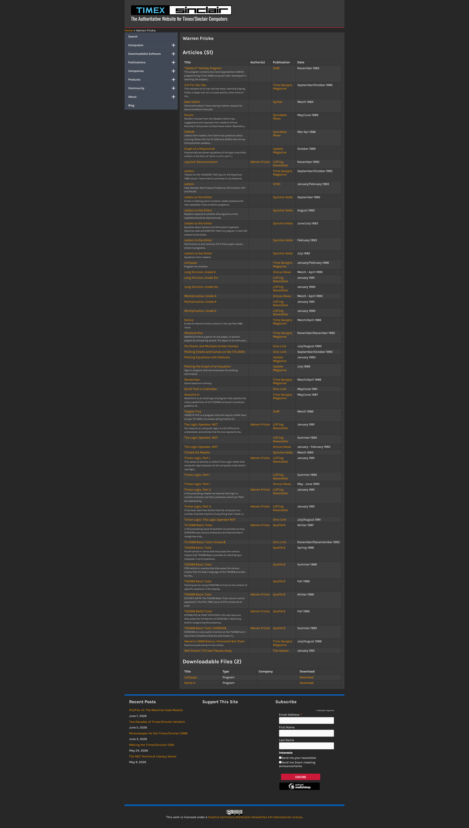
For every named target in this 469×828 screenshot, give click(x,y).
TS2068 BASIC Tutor (198, 611)
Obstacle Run (193, 333)
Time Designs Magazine (282, 86)
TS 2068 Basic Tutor (198, 525)
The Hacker (281, 650)
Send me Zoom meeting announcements (297, 764)
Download (306, 677)
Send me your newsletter (298, 758)
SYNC (276, 184)
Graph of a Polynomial (199, 148)
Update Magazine (280, 150)
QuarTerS (279, 525)
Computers (135, 45)
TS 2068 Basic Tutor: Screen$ (205, 542)
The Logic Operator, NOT (201, 424)
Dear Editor (192, 102)
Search (133, 36)
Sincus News (282, 272)
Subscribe (300, 777)
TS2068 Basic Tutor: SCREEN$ (205, 628)
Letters (189, 171)
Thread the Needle (197, 452)
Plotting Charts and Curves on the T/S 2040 (214, 352)
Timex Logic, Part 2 (197, 489)
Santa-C (189, 683)
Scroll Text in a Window (200, 389)
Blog (131, 105)
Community (136, 88)
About (132, 96)
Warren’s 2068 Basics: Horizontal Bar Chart (214, 641)
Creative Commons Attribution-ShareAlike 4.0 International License (255, 817)
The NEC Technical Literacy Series (152, 756)
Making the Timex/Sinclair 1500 (151, 745)
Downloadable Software (144, 53)
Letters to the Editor (198, 197)
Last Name (286, 740)
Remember (192, 379)
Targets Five (192, 411)
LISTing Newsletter (280, 163)
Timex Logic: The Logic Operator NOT (210, 519)
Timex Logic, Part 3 (197, 506)
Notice (188, 320)
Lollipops (190, 262)
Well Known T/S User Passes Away (208, 650)
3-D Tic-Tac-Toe (195, 85)
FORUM (189, 132)
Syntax (277, 102)
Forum (188, 115)
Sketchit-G (191, 394)
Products (134, 79)
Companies (136, 71)
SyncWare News (280, 116)
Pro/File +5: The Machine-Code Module (156, 710)
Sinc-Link (279, 346)
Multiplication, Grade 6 (200, 296)
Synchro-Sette (283, 197)
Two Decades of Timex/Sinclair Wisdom (157, 722)
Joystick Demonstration (201, 162)
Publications (136, 62)
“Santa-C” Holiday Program (203, 68)
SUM (276, 68)
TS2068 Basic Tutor (198, 547)
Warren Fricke (260, 162)
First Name (287, 727)
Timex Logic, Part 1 (197, 458)
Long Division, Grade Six (201, 277)
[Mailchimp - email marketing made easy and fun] (299, 789)
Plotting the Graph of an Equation (207, 366)
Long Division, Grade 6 (200, 272)
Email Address (290, 714)
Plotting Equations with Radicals (207, 357)
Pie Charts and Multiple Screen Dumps (211, 346)
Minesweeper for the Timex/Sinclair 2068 (158, 733)
